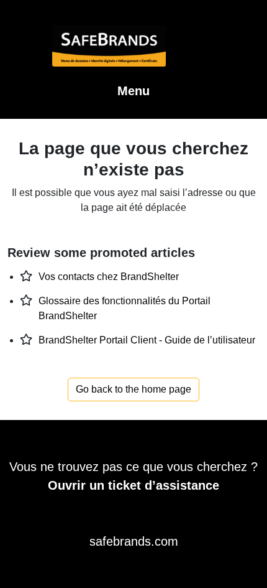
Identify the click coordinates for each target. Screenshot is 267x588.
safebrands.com (133, 541)
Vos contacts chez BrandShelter (108, 276)
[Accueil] (133, 53)
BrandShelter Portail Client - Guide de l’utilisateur (146, 340)
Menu (133, 91)
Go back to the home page (133, 389)
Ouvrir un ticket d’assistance (133, 485)
